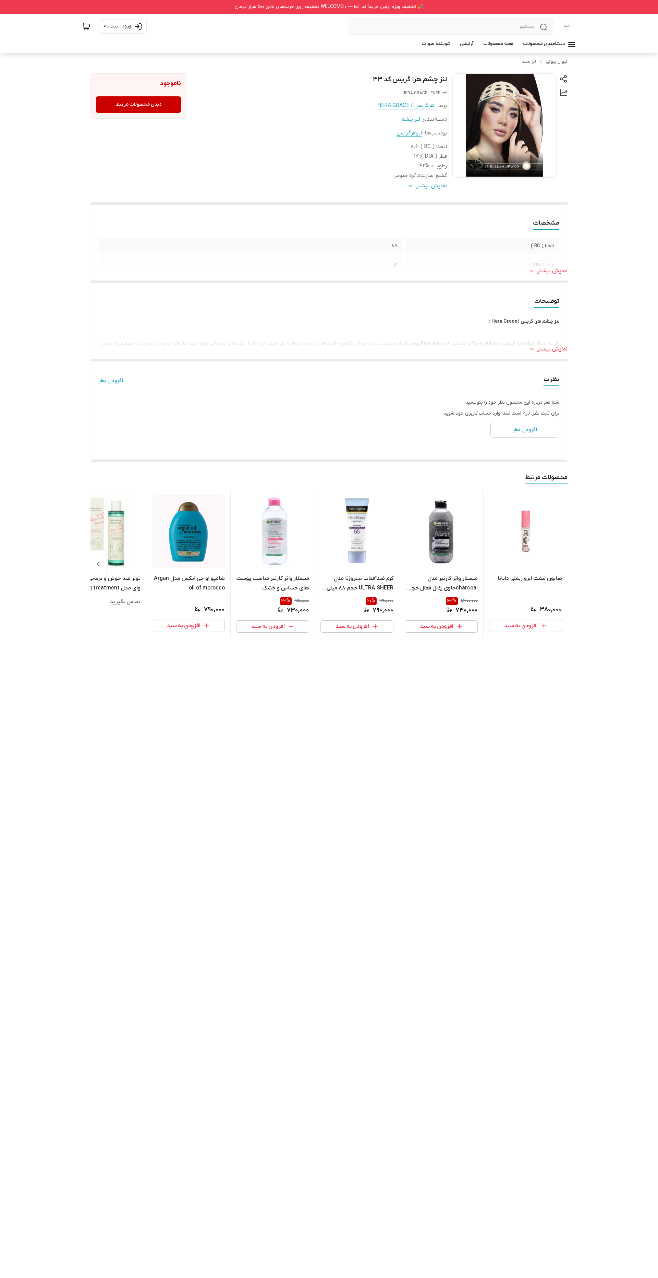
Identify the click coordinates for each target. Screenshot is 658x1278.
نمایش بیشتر (552, 270)
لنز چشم (529, 61)
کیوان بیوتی (557, 61)
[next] (98, 564)
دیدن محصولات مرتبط (138, 104)
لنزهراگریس (409, 133)
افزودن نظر (111, 380)
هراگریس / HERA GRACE (406, 105)
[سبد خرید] (86, 26)
